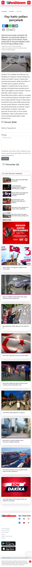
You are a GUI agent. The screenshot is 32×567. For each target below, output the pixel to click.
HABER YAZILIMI (5, 557)
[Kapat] (30, 561)
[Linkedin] (19, 523)
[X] (24, 519)
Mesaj (3, 135)
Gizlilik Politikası (5, 528)
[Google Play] (16, 543)
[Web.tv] (28, 523)
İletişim (3, 538)
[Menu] (29, 2)
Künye (3, 534)
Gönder (5, 158)
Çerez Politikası (5, 530)
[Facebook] (19, 519)
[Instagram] (28, 519)
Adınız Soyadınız (8, 128)
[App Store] (16, 549)
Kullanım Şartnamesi (6, 536)
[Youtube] (24, 523)
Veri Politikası (4, 532)
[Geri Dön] (3, 2)
